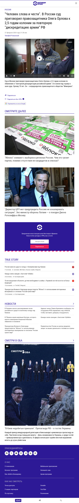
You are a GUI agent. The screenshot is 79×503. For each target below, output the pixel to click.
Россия (8, 10)
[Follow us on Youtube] (16, 453)
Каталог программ (11, 470)
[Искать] (61, 500)
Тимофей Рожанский (12, 36)
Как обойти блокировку (13, 474)
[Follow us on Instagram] (21, 453)
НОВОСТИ (10, 303)
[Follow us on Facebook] (7, 453)
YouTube (43, 489)
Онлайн (43, 485)
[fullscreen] (72, 76)
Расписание (44, 493)
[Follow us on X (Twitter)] (11, 453)
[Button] (10, 96)
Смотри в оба (13, 340)
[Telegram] (39, 500)
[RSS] (30, 453)
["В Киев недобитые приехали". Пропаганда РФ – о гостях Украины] (39, 385)
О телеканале (9, 466)
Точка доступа (10, 485)
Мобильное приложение (48, 466)
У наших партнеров (11, 489)
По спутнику (9, 493)
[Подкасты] (35, 453)
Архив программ (46, 474)
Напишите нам (45, 470)
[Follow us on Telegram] (26, 453)
